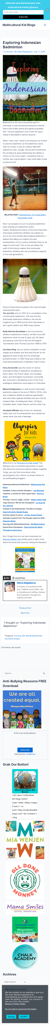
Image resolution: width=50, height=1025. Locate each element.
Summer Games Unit (12, 539)
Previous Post (25, 608)
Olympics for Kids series (27, 463)
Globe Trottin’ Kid (38, 500)
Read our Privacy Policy (15, 1004)
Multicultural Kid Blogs (19, 25)
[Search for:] (25, 673)
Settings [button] (11, 1017)
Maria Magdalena (26, 583)
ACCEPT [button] (24, 1016)
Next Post (25, 613)
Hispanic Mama (9, 521)
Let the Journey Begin (33, 515)
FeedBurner (31, 754)
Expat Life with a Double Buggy (15, 512)
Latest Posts (20, 578)
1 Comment (8, 52)
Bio (7, 578)
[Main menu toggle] (44, 25)
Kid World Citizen (38, 524)
